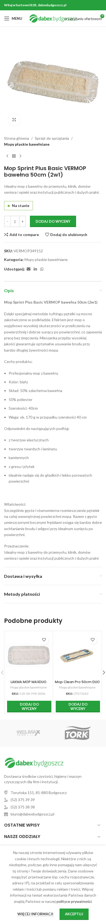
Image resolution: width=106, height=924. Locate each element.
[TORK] (77, 733)
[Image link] (34, 762)
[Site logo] (53, 18)
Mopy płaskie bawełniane (26, 144)
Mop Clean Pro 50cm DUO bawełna (77, 684)
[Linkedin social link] (35, 269)
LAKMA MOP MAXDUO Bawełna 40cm (28, 684)
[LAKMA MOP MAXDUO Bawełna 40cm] (28, 655)
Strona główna (16, 138)
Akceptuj (74, 914)
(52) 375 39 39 (23, 799)
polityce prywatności (74, 901)
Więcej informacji (35, 914)
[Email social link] (28, 269)
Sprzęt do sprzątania (52, 138)
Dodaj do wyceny (53, 221)
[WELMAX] (28, 733)
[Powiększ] (14, 120)
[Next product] (20, 156)
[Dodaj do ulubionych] (44, 640)
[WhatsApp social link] (42, 269)
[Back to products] (14, 156)
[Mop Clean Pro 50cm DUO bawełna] (77, 655)
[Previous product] (7, 156)
